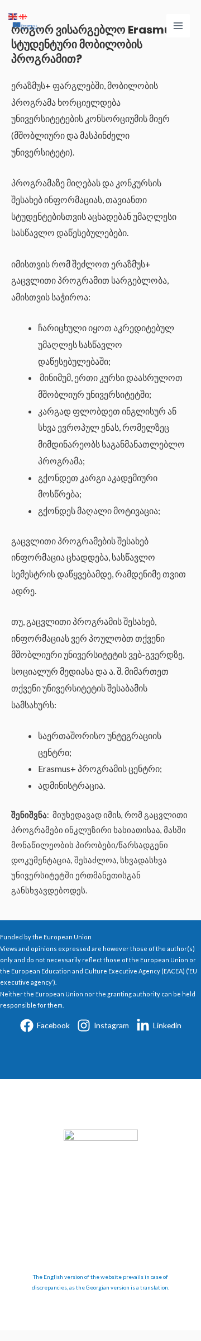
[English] (13, 16)
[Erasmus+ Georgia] (25, 25)
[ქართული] (23, 16)
